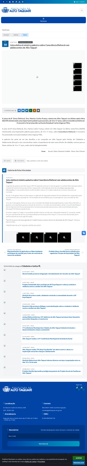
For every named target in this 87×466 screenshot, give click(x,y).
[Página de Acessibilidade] (22, 2)
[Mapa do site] (19, 2)
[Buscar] (82, 10)
